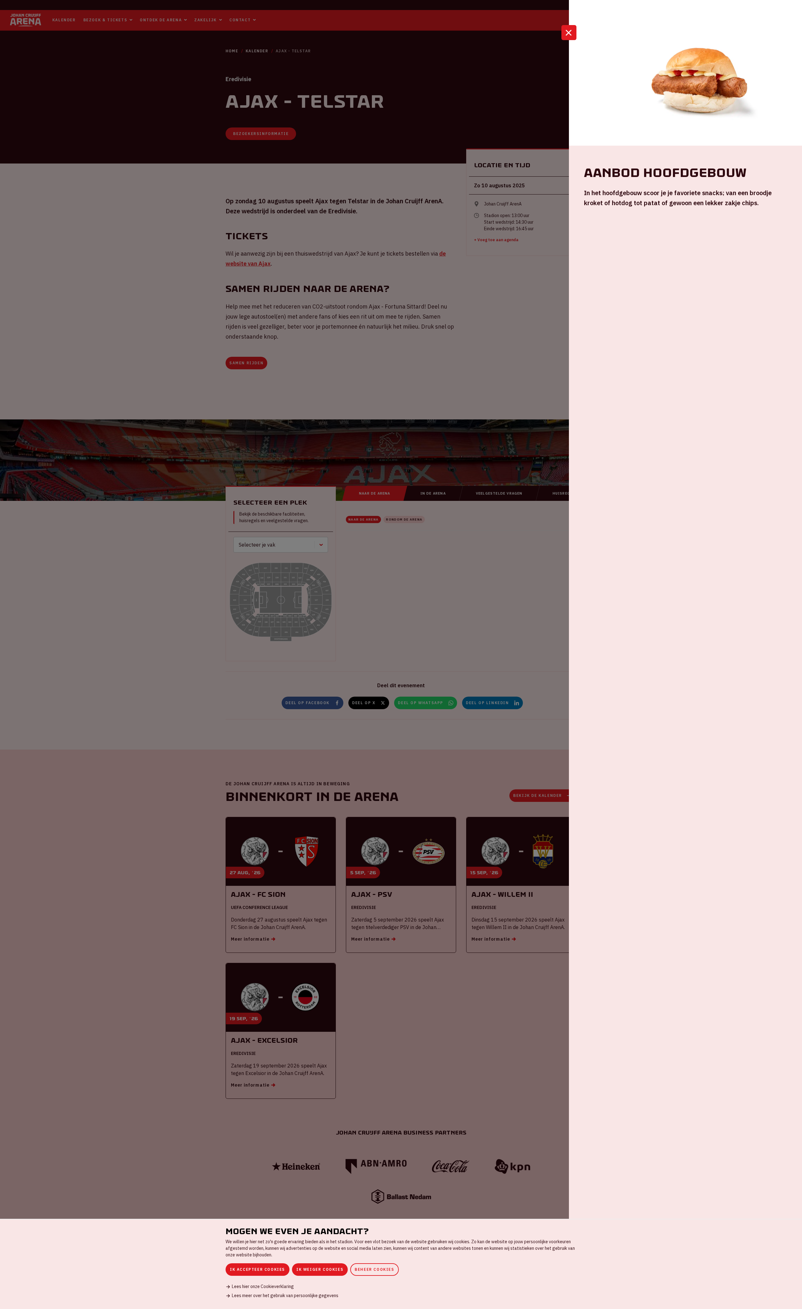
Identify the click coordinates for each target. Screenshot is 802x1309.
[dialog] (401, 1264)
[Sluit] (568, 32)
